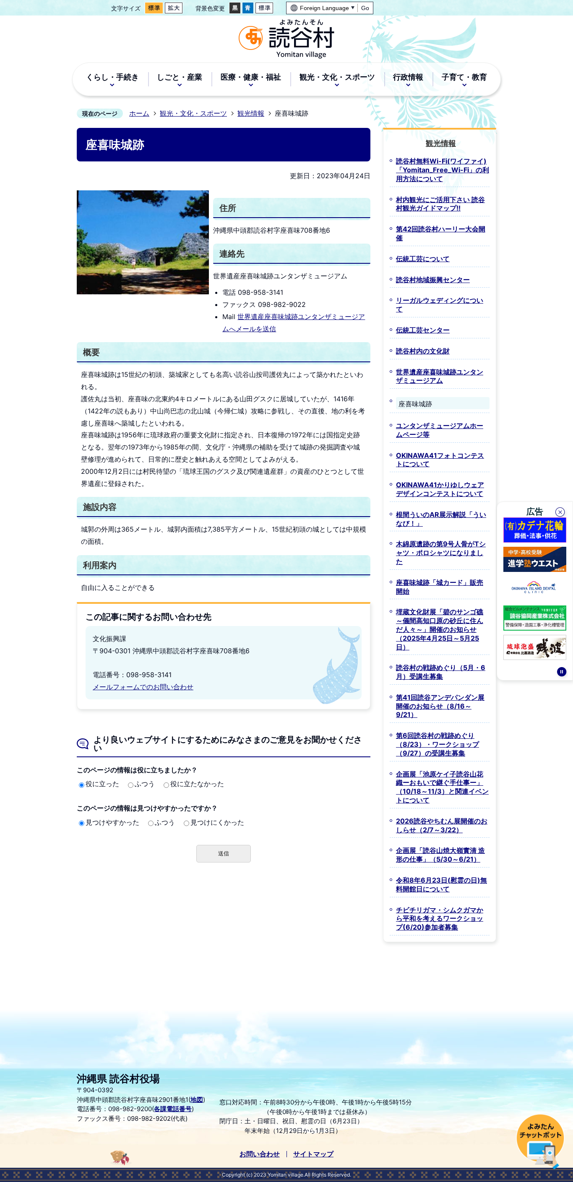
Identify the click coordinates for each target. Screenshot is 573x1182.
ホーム (139, 113)
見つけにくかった (217, 822)
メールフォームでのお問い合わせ (143, 687)
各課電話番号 (173, 1109)
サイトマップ (313, 1154)
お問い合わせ (260, 1154)
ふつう (145, 783)
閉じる (561, 513)
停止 (561, 673)
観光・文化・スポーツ (193, 113)
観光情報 (250, 113)
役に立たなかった (197, 783)
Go (365, 8)
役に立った (102, 783)
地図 (196, 1100)
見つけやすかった (112, 822)
